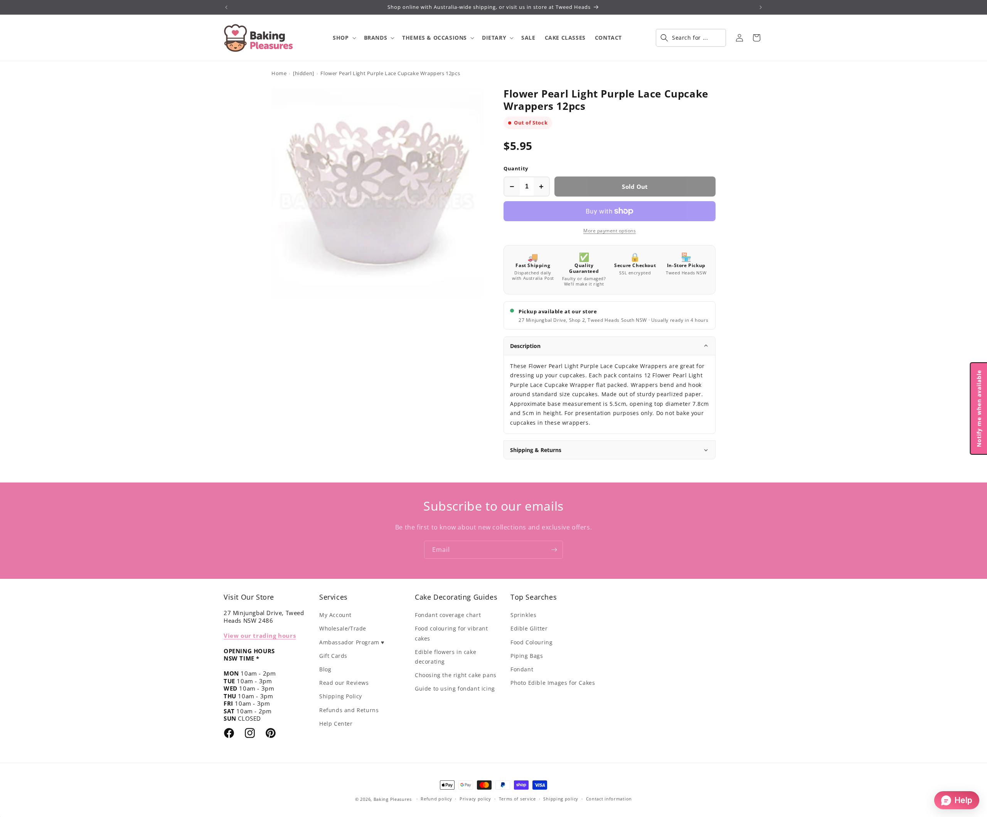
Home (278, 73)
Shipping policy (560, 799)
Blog (325, 669)
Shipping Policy (340, 696)
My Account (335, 615)
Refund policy (436, 799)
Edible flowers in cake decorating (445, 656)
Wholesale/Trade (342, 628)
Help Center (336, 723)
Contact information (609, 799)
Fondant (521, 669)
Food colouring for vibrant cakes (451, 633)
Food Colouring (531, 642)
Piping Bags (526, 655)
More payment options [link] (609, 230)
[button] (343, 38)
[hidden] (303, 73)
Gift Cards (333, 655)
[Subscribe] (554, 550)
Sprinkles (523, 615)
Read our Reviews (344, 682)
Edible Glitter (528, 628)
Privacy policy (475, 799)
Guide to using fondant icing (455, 688)
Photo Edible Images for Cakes (552, 682)
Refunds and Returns (349, 710)
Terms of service (517, 799)
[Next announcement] (760, 7)
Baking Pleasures (393, 799)
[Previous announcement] (226, 7)
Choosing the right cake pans (456, 675)
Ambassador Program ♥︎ (351, 642)
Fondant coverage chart (448, 615)
